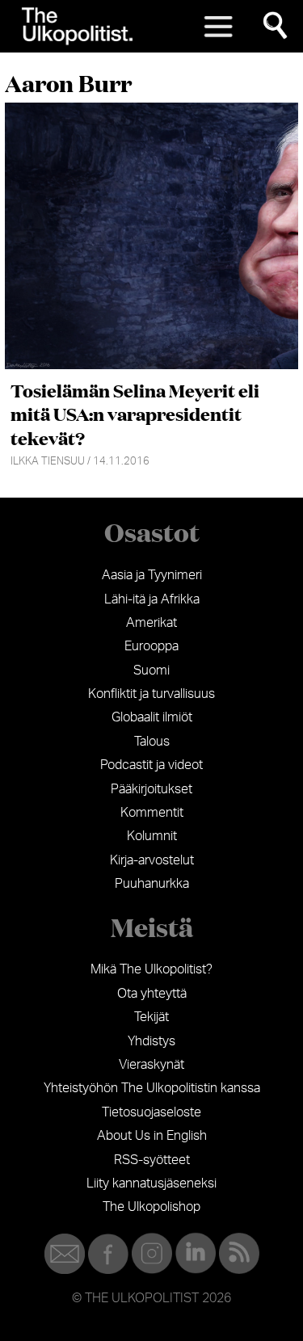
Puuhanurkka (152, 883)
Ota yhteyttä (152, 993)
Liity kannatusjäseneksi (151, 1183)
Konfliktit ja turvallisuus (151, 693)
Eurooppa (151, 646)
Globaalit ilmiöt (152, 717)
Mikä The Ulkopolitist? (151, 969)
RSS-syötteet (152, 1160)
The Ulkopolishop (151, 1206)
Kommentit (151, 812)
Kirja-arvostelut (152, 860)
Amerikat (151, 622)
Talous (152, 741)
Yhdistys (151, 1041)
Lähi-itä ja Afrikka (152, 599)
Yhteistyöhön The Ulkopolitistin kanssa (152, 1088)
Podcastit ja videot (151, 765)
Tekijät (151, 1017)
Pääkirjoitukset (151, 789)
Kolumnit (152, 836)
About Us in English (152, 1135)
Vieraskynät (151, 1064)
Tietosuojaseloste (151, 1112)
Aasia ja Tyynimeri (152, 575)
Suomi (151, 670)
